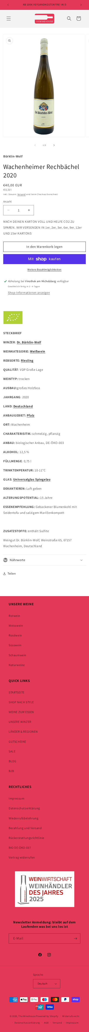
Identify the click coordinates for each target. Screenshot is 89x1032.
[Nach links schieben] (35, 145)
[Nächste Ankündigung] (81, 5)
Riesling (27, 360)
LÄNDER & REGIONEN (23, 732)
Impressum (16, 798)
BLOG (12, 761)
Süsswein (15, 645)
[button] (8, 18)
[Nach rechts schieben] (54, 145)
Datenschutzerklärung (24, 808)
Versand (21, 194)
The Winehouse (26, 1015)
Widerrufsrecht (70, 1016)
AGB (46, 1022)
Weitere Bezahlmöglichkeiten (44, 269)
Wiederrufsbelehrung (23, 818)
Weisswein (16, 625)
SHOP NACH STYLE (21, 702)
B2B (11, 771)
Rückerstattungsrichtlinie (26, 838)
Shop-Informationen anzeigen (29, 293)
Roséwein (15, 635)
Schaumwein (17, 655)
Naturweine (17, 665)
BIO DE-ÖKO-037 (20, 848)
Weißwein (37, 351)
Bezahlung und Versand (25, 828)
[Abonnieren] (75, 938)
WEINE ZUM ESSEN (21, 712)
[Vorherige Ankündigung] (8, 5)
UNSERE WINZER (20, 722)
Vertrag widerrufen (22, 857)
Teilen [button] (12, 573)
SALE (12, 751)
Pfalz (31, 415)
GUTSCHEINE (17, 742)
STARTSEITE (16, 692)
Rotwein (14, 616)
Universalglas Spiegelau (32, 479)
